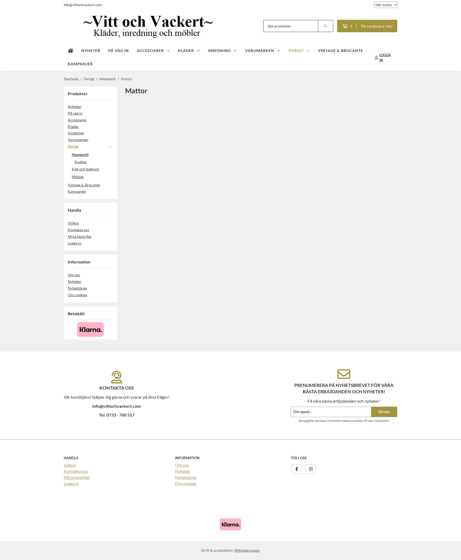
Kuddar (80, 161)
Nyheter (90, 50)
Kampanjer (80, 64)
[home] (70, 51)
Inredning (219, 50)
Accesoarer (150, 50)
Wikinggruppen (247, 550)
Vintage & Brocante (340, 50)
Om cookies (77, 295)
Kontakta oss (78, 229)
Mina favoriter (80, 236)
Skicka (384, 412)
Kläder (186, 50)
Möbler (78, 176)
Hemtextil (80, 154)
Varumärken (259, 50)
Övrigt (296, 50)
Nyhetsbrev (77, 288)
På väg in (118, 50)
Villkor (73, 223)
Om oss (74, 275)
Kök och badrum (85, 169)
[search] (325, 26)
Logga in (74, 243)
